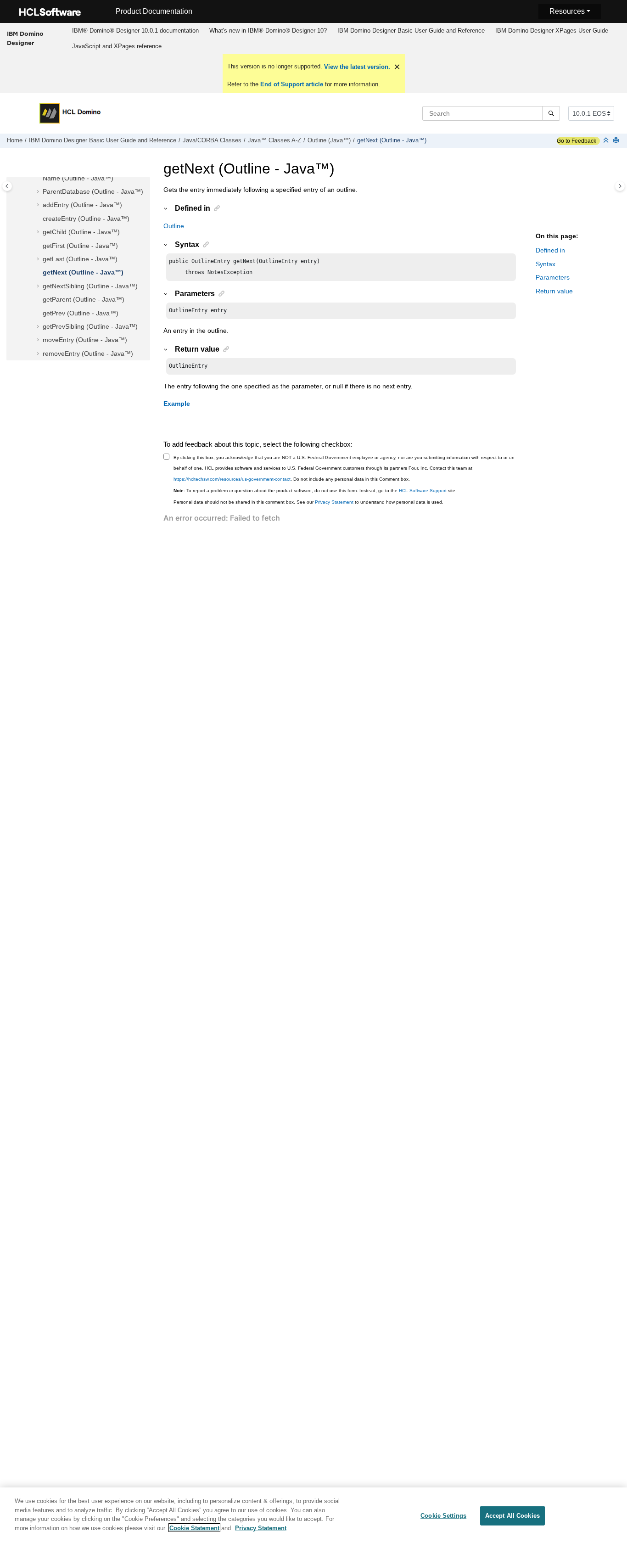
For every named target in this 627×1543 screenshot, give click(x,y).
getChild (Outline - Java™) (81, 232)
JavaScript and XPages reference (117, 46)
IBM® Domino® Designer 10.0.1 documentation (135, 30)
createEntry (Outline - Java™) (86, 218)
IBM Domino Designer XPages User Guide (551, 30)
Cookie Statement (194, 1527)
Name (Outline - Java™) (78, 178)
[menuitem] (135, 31)
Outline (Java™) (329, 140)
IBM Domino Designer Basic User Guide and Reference (411, 30)
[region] (313, 1515)
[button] (39, 178)
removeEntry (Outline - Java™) (88, 353)
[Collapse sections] (607, 140)
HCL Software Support (423, 490)
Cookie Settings (443, 1515)
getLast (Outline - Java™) (80, 259)
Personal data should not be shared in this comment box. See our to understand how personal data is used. (308, 502)
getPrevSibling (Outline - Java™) (90, 326)
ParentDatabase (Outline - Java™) (93, 191)
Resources (567, 11)
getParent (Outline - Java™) (83, 299)
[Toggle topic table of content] (620, 186)
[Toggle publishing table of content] (7, 186)
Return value (554, 291)
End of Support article (291, 84)
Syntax (545, 264)
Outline (173, 226)
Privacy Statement (334, 502)
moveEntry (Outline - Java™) (85, 339)
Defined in (550, 250)
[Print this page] (617, 140)
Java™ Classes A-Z (274, 140)
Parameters (553, 277)
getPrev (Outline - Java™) (80, 313)
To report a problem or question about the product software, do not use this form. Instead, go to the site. (315, 490)
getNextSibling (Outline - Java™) (90, 286)
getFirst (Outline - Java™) (80, 245)
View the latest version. (356, 66)
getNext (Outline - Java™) (391, 140)
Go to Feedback (576, 141)
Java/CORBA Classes (212, 140)
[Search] (551, 113)
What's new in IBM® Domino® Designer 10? (268, 30)
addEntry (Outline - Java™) (82, 204)
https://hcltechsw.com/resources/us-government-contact (232, 479)
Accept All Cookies (512, 1515)
